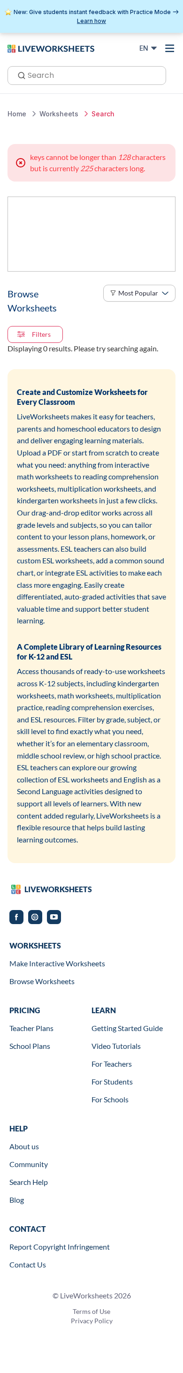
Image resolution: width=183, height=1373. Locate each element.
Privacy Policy (92, 1321)
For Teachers (112, 1063)
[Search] (19, 74)
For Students (112, 1081)
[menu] (169, 48)
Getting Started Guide (127, 1028)
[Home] (51, 48)
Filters (41, 334)
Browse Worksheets (42, 981)
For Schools (110, 1099)
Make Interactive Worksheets (57, 963)
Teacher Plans (31, 1028)
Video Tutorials (116, 1045)
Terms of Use (91, 1311)
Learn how (91, 20)
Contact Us (27, 1264)
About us (24, 1146)
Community (28, 1164)
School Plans (29, 1045)
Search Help (28, 1181)
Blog (16, 1199)
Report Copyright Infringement (59, 1246)
